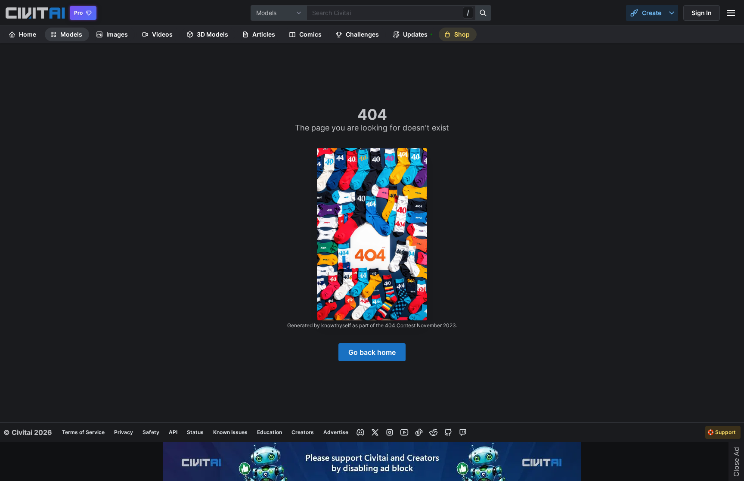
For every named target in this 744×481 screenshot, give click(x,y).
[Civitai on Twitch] (463, 432)
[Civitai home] (35, 12)
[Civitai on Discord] (360, 432)
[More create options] (671, 13)
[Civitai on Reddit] (433, 432)
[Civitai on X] (375, 432)
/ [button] (468, 12)
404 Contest (400, 325)
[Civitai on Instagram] (389, 432)
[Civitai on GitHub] (448, 432)
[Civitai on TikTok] (419, 432)
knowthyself (336, 325)
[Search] (483, 13)
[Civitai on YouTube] (404, 432)
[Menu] (731, 13)
